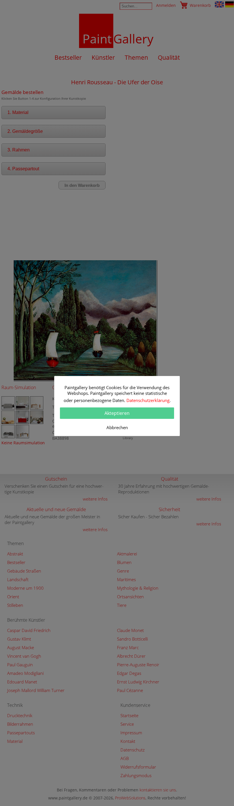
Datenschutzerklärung (148, 400)
